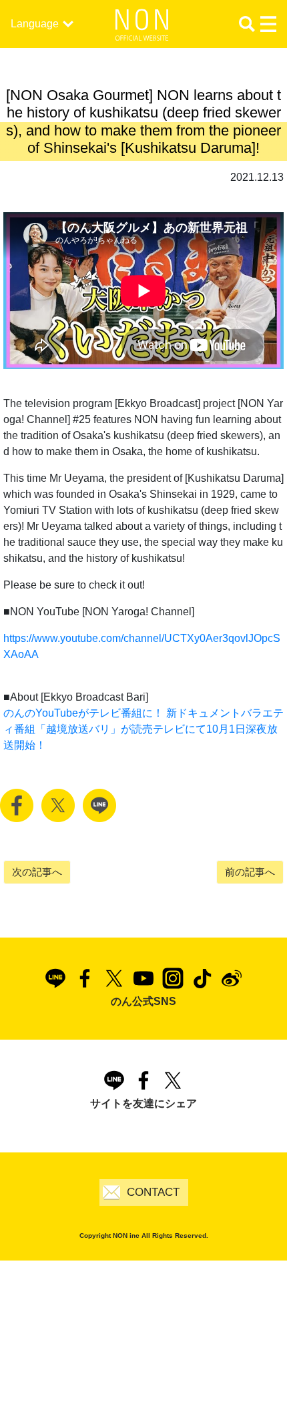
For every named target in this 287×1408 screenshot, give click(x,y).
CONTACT (153, 1192)
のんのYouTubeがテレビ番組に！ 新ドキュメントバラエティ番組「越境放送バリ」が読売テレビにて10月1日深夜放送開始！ (143, 729)
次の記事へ (37, 871)
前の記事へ (250, 871)
